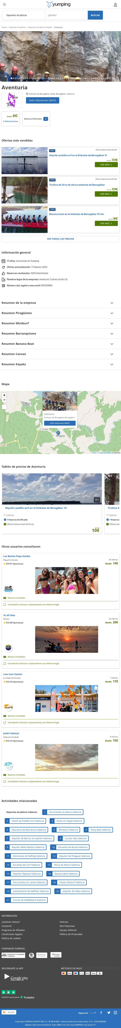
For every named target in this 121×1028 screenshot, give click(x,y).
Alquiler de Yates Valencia (76, 891)
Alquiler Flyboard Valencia (27, 873)
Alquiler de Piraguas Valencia (74, 856)
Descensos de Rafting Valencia (29, 856)
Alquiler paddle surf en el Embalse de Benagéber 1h (78, 155)
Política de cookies (11, 938)
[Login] (115, 5)
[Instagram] (115, 1013)
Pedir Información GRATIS (42, 100)
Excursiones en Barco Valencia (65, 812)
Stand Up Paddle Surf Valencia (28, 820)
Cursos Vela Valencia (76, 838)
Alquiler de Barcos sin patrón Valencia (32, 838)
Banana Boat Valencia (66, 873)
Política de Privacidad (71, 934)
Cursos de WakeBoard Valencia (29, 899)
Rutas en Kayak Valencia (69, 820)
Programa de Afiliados (13, 930)
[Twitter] (109, 1013)
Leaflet (94, 453)
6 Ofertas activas (10, 121)
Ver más (105, 164)
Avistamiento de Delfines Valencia (31, 891)
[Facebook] (101, 1013)
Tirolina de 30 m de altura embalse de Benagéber (77, 185)
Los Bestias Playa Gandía (16, 556)
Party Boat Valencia (101, 829)
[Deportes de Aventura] (58, 4)
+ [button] (4, 395)
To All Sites (9, 615)
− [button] (4, 400)
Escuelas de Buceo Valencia (72, 847)
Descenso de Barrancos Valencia (29, 829)
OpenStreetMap (105, 453)
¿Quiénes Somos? (11, 921)
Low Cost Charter (12, 674)
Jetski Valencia (11, 733)
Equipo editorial (68, 930)
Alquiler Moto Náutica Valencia (28, 847)
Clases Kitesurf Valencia (72, 882)
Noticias (64, 921)
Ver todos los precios (60, 238)
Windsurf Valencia (68, 829)
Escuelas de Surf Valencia (26, 864)
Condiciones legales (12, 934)
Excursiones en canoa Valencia (29, 882)
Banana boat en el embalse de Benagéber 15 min (76, 214)
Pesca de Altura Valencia (67, 864)
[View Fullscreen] (4, 406)
